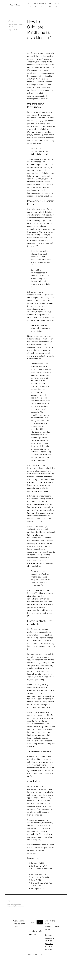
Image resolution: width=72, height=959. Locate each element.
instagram (49, 938)
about (31, 931)
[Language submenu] (59, 5)
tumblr (48, 947)
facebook (49, 935)
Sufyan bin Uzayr (39, 954)
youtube (48, 941)
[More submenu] (52, 5)
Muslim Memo (15, 5)
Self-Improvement (18, 906)
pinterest (49, 944)
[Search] (40, 922)
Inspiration (17, 904)
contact (35, 934)
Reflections (11, 21)
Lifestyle (10, 906)
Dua (9, 904)
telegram (49, 949)
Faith (12, 904)
